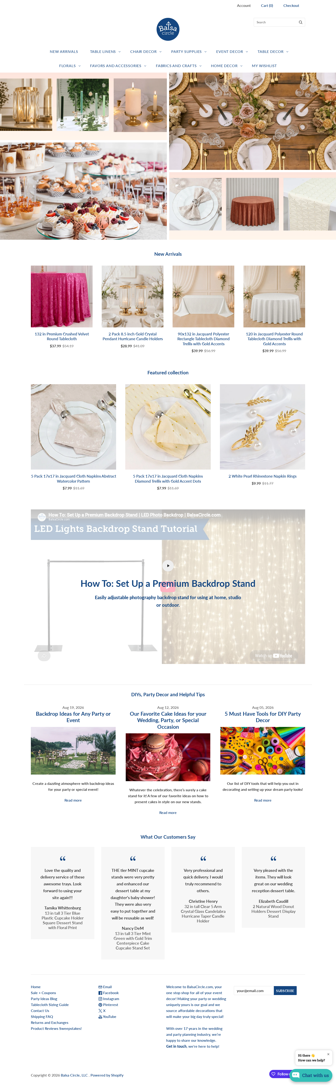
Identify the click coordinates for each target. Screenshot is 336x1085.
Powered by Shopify (107, 1075)
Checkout (291, 5)
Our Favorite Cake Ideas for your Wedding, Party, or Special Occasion (168, 720)
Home (36, 986)
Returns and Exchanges (49, 1022)
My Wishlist (264, 65)
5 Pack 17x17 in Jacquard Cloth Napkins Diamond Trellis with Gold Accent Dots (168, 478)
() (267, 5)
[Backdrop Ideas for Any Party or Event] (73, 751)
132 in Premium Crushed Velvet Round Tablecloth (62, 336)
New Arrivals (64, 51)
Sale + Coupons (43, 992)
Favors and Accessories (115, 65)
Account (244, 5)
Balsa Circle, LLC (75, 1075)
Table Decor (271, 51)
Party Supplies (186, 51)
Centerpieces (83, 106)
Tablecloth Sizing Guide (50, 1004)
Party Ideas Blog (44, 998)
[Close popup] (328, 1054)
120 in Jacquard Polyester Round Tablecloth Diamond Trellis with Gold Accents (274, 339)
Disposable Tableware (252, 121)
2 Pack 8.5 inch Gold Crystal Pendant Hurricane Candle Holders (133, 336)
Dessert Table (83, 191)
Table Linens (103, 51)
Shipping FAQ (42, 1016)
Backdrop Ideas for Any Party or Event (73, 716)
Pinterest (110, 1004)
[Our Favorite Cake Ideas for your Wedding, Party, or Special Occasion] (168, 757)
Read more (73, 800)
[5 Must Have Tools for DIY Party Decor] (262, 751)
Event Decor (229, 51)
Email (107, 986)
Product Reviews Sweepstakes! (56, 1028)
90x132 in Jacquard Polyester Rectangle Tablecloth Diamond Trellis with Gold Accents (203, 339)
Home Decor (224, 65)
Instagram (110, 998)
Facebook (110, 992)
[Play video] (168, 565)
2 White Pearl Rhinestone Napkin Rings (262, 476)
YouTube (109, 1016)
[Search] (300, 22)
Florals (67, 65)
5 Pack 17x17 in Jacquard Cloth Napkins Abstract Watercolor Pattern (73, 478)
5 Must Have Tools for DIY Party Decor (263, 716)
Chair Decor (143, 51)
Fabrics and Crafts (176, 65)
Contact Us (40, 1010)
